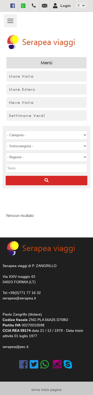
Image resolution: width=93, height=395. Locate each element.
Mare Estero (22, 89)
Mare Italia (21, 76)
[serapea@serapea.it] (44, 5)
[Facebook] (12, 5)
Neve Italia (21, 102)
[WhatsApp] (23, 5)
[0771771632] (34, 5)
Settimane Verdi (27, 115)
